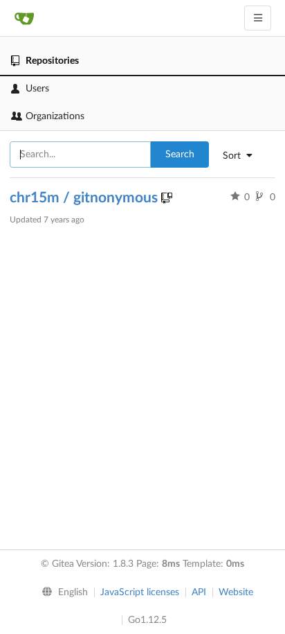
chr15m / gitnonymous (85, 198)
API (199, 592)
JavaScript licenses (139, 592)
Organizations (55, 116)
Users (37, 89)
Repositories (52, 61)
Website (236, 592)
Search (179, 154)
